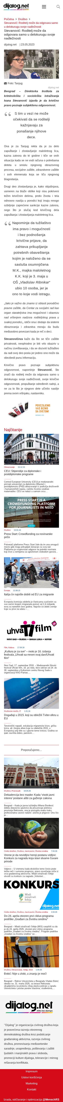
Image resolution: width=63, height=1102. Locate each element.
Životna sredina (41, 851)
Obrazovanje (9, 467)
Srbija (25, 970)
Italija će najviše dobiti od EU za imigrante (29, 594)
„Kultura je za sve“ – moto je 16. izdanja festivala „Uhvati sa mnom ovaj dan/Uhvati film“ (29, 654)
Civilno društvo (10, 851)
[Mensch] (31, 400)
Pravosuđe (16, 791)
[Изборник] (44, 7)
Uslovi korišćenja (31, 1077)
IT (20, 711)
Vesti (31, 970)
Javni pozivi (29, 851)
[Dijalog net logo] (16, 7)
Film (5, 647)
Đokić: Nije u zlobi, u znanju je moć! (25, 973)
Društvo (7, 530)
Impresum (31, 1071)
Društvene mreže (11, 711)
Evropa (7, 590)
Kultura (11, 647)
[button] (58, 6)
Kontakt (31, 1089)
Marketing (31, 1083)
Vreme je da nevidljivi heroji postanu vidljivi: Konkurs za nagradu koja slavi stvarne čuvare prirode (31, 858)
